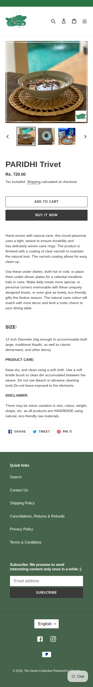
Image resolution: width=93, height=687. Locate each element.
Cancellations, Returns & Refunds (37, 516)
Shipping (34, 182)
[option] (26, 136)
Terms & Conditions (26, 542)
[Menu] (84, 21)
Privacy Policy (21, 529)
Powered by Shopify (66, 671)
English (45, 624)
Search (16, 477)
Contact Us (19, 490)
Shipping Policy (22, 503)
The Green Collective (38, 671)
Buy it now (46, 215)
